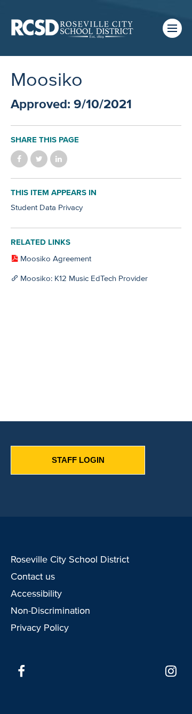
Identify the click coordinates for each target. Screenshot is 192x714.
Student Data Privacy (47, 207)
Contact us (33, 576)
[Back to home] (72, 28)
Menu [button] (172, 28)
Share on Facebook (19, 158)
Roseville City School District (70, 559)
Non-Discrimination (50, 610)
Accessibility (36, 593)
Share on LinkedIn (58, 158)
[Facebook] (21, 671)
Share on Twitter (38, 158)
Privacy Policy (40, 627)
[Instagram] (170, 671)
